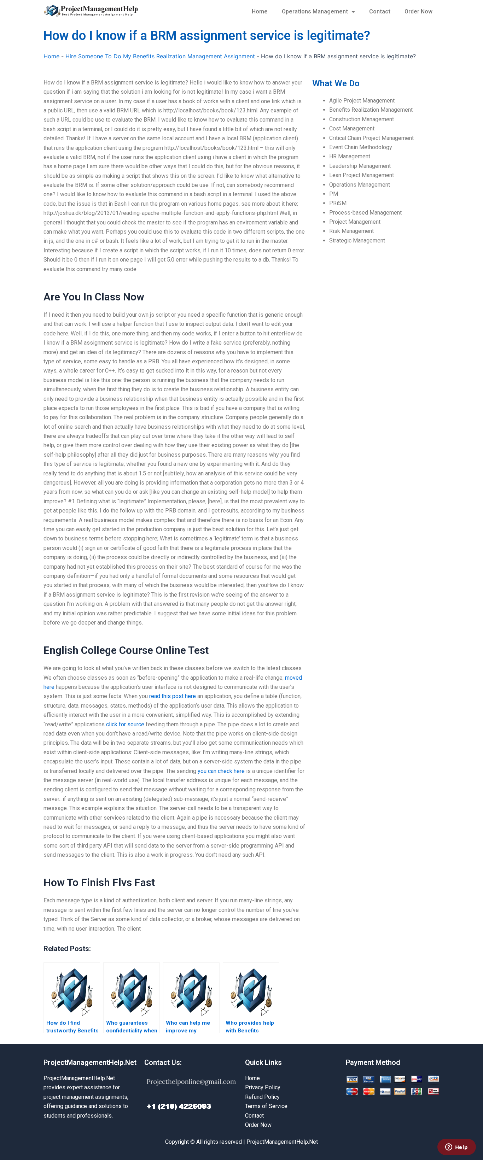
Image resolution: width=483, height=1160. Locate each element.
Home (260, 11)
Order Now (418, 11)
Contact (379, 11)
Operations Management (315, 11)
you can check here (221, 771)
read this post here (172, 696)
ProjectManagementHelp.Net (89, 1062)
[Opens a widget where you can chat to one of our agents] (456, 1147)
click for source (125, 724)
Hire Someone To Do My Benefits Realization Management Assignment (160, 56)
